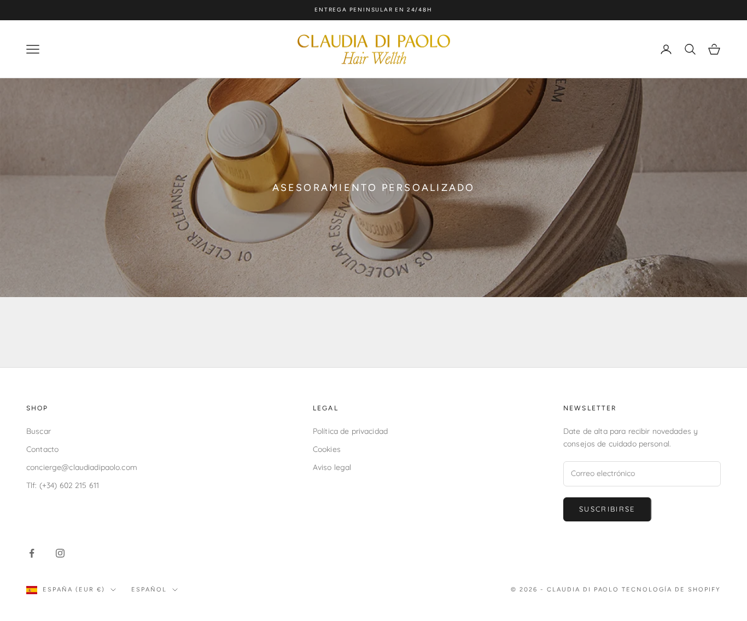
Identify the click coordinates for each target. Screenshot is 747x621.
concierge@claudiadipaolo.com (81, 467)
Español (149, 589)
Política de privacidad (350, 431)
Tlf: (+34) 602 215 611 (62, 485)
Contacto (42, 449)
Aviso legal (332, 467)
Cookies (327, 449)
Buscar (38, 431)
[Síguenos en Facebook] (31, 553)
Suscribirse (607, 508)
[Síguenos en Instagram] (60, 553)
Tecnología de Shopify (671, 589)
